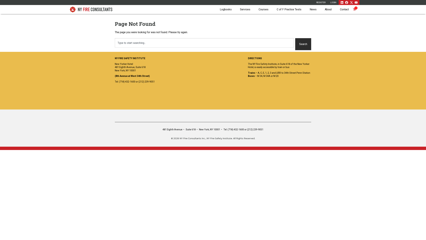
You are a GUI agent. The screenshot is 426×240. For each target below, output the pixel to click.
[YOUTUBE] (356, 2)
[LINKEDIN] (342, 2)
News (313, 9)
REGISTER (321, 2)
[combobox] (204, 43)
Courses (263, 9)
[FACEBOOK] (346, 2)
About (328, 9)
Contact (344, 9)
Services (245, 9)
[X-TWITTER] (351, 2)
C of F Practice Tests (289, 9)
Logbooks (226, 9)
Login (333, 2)
